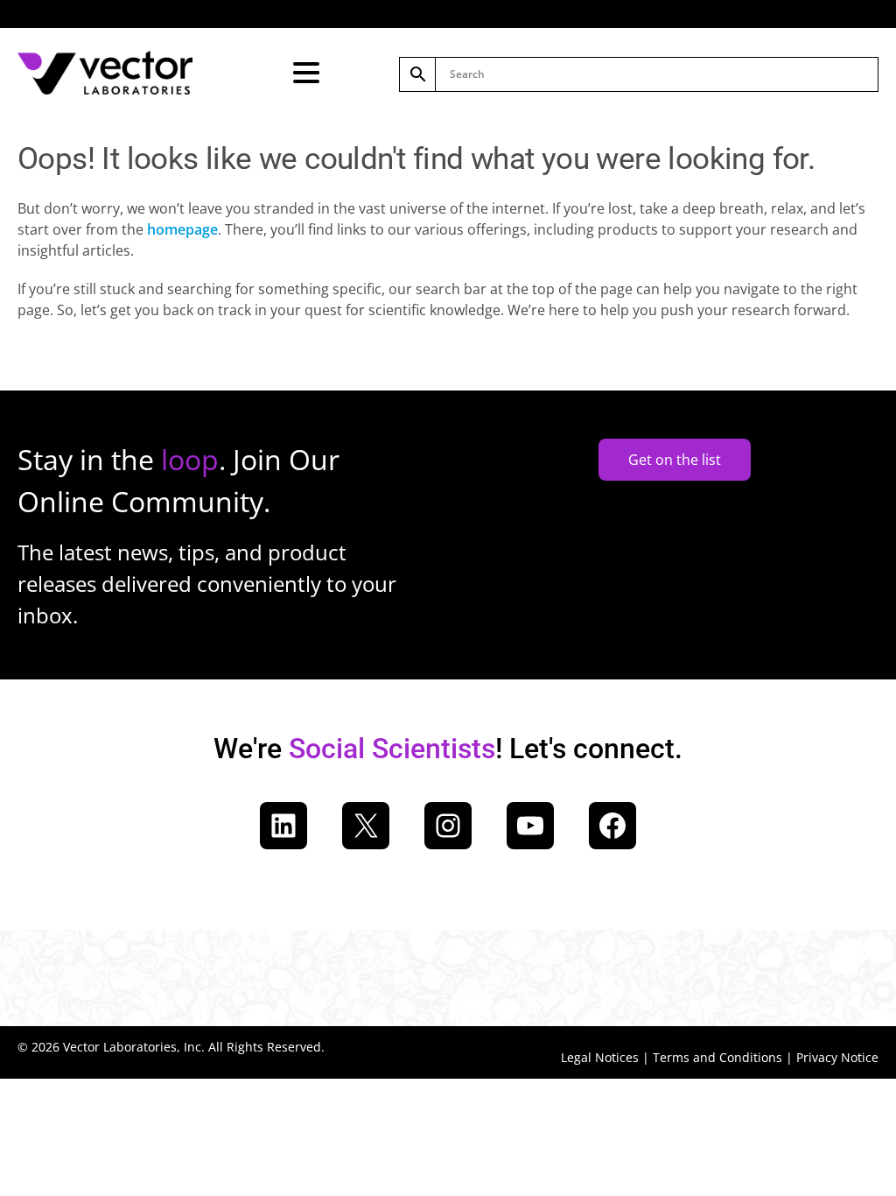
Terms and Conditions (717, 1057)
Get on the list (674, 459)
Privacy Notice (837, 1057)
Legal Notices (600, 1057)
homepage (182, 229)
